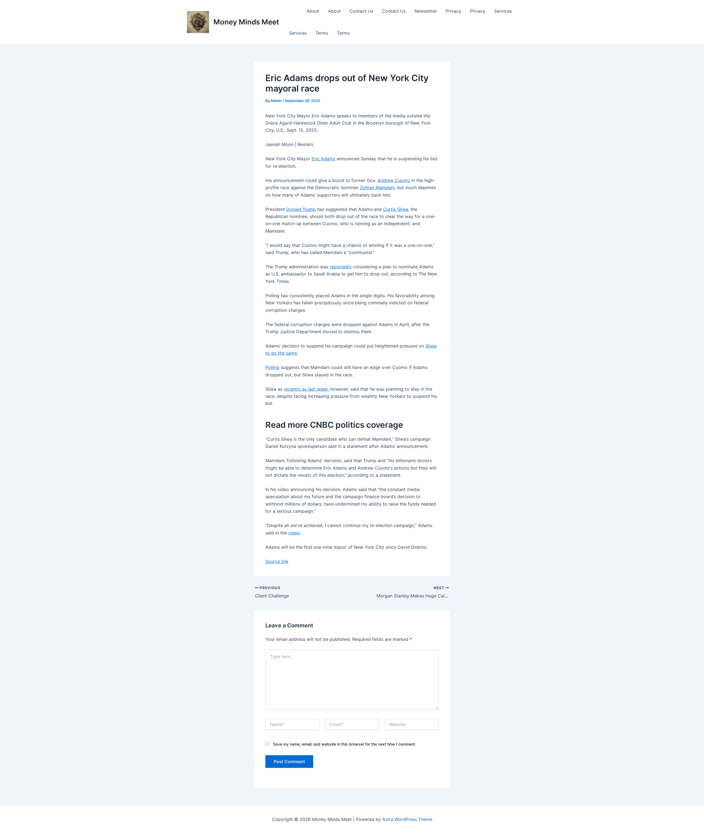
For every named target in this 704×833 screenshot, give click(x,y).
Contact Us (361, 11)
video (294, 533)
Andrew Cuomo (394, 180)
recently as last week (306, 389)
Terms (321, 33)
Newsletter (425, 11)
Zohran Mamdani (377, 187)
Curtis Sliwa (395, 209)
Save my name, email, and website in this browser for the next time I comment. (344, 744)
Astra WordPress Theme (407, 819)
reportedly (341, 266)
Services (503, 11)
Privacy (453, 11)
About (313, 11)
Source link (276, 561)
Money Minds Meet (246, 22)
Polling (272, 367)
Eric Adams (323, 158)
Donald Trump (301, 209)
